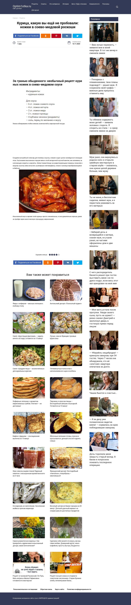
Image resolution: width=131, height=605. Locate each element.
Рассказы (105, 4)
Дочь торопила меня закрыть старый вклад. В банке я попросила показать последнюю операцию (102, 459)
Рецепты (35, 4)
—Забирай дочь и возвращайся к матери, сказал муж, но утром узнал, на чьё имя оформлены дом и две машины (101, 239)
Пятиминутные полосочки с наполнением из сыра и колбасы (63, 370)
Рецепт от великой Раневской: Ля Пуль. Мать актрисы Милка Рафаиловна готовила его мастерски (28, 578)
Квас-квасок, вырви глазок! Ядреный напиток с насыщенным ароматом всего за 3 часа (29, 473)
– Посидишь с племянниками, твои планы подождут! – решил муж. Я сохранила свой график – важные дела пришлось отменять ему (103, 86)
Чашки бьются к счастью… (103, 393)
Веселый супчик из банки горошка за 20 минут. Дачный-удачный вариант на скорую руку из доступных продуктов (66, 508)
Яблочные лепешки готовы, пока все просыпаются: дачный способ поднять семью (65, 438)
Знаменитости (94, 4)
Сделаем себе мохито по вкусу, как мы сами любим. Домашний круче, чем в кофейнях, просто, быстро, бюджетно (65, 543)
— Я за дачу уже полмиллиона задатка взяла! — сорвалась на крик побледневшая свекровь (103, 423)
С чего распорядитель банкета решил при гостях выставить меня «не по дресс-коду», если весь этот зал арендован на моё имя (103, 278)
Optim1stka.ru (22, 6)
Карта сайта (59, 589)
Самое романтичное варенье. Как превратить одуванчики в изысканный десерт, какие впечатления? (28, 543)
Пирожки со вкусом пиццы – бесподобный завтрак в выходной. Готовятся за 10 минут (63, 403)
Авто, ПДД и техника (79, 4)
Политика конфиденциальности (79, 589)
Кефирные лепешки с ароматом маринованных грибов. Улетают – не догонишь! (27, 403)
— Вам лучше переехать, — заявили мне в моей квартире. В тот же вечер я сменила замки (103, 49)
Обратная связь (46, 589)
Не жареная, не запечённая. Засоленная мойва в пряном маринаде (29, 507)
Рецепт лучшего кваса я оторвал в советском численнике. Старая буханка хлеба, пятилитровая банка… (65, 578)
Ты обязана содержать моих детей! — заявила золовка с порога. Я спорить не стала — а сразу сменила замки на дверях (103, 125)
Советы (44, 4)
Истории (66, 4)
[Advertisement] (48, 63)
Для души (35, 10)
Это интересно (54, 4)
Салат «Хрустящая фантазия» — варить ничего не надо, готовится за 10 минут (28, 337)
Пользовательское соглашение (25, 589)
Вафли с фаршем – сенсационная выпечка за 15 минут (26, 437)
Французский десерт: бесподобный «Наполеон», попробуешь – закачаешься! (64, 473)
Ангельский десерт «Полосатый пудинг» (66, 304)
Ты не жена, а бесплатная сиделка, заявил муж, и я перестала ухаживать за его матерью (102, 201)
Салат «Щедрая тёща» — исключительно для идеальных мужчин (28, 370)
